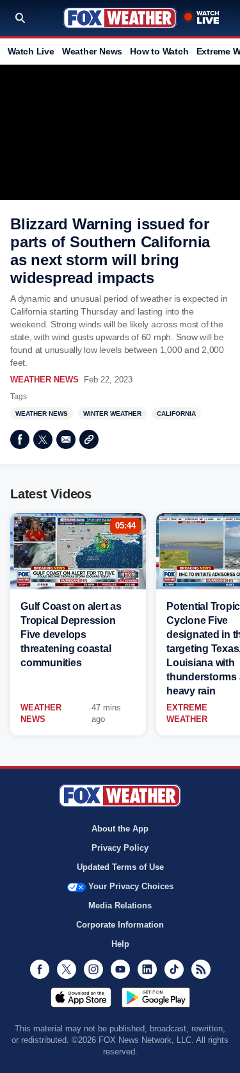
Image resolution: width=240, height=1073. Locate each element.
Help (120, 944)
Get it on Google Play (156, 997)
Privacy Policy (120, 848)
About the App (120, 828)
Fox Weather (120, 18)
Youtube (120, 969)
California (176, 413)
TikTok (174, 969)
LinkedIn (147, 969)
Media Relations (120, 905)
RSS (201, 969)
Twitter (42, 439)
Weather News (92, 51)
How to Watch (159, 51)
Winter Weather (112, 413)
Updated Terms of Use (120, 867)
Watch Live (31, 51)
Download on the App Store (81, 997)
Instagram (93, 969)
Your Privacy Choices (130, 886)
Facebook (19, 439)
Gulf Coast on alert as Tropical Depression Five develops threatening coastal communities (71, 634)
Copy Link (89, 439)
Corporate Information (120, 925)
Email (66, 439)
